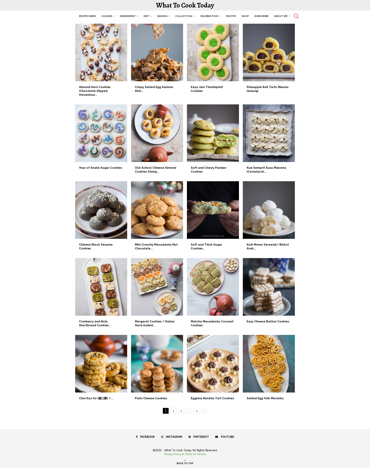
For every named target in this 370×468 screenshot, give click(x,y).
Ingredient (128, 16)
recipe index (87, 16)
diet (147, 16)
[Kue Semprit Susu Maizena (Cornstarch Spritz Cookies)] (269, 140)
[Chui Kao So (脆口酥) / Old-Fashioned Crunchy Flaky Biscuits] (101, 369)
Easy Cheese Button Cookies (268, 321)
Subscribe (261, 16)
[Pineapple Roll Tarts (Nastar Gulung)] (269, 60)
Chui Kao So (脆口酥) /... (96, 398)
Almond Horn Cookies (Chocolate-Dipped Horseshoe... (95, 91)
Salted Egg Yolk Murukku (265, 398)
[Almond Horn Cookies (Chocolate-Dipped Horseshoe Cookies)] (101, 62)
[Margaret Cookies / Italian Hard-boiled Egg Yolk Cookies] (157, 294)
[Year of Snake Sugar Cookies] (101, 139)
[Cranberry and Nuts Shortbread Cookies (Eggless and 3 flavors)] (101, 294)
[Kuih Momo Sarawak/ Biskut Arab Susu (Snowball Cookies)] (269, 217)
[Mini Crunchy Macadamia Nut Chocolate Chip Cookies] (157, 217)
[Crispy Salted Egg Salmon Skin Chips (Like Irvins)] (157, 60)
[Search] (296, 16)
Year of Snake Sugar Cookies (100, 167)
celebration (209, 16)
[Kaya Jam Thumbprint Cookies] (213, 60)
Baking (162, 16)
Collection (183, 16)
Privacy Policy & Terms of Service (185, 454)
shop (245, 16)
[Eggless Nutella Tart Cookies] (213, 369)
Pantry (231, 16)
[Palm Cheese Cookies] (157, 369)
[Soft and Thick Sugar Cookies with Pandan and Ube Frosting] (213, 217)
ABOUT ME (281, 16)
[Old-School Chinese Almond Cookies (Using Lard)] (157, 140)
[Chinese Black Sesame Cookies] (101, 217)
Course (106, 16)
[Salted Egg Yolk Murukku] (269, 369)
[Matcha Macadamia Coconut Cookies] (213, 294)
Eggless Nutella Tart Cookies (212, 398)
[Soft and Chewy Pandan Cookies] (213, 140)
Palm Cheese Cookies (151, 398)
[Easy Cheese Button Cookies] (269, 292)
